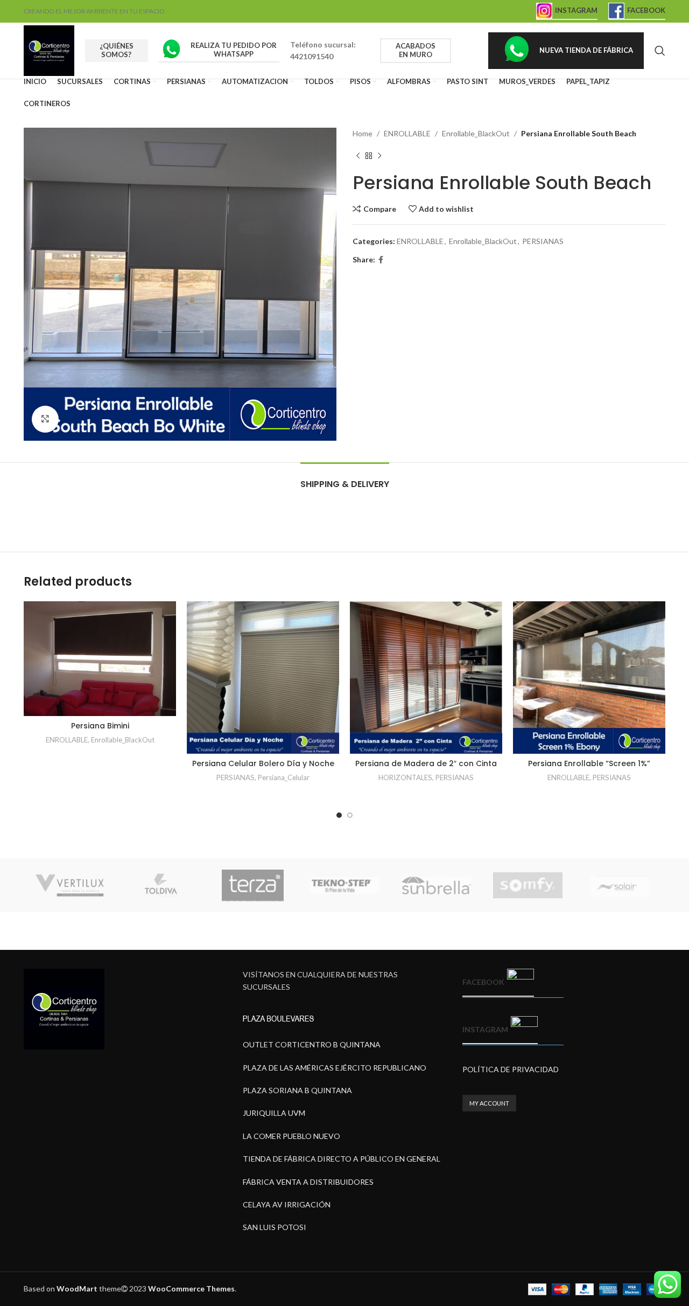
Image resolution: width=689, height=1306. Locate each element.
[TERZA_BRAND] (253, 885)
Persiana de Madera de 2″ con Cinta (426, 763)
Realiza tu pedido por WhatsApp (234, 49)
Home (362, 133)
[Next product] (379, 155)
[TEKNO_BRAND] (344, 885)
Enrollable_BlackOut (476, 133)
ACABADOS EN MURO (415, 50)
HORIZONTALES (405, 777)
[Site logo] (49, 49)
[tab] (344, 478)
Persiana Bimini (100, 725)
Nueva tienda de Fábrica (586, 50)
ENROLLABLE (407, 133)
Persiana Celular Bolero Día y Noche (263, 763)
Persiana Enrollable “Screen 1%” (589, 763)
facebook (483, 982)
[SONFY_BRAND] (527, 885)
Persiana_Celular (284, 777)
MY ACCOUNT (489, 1103)
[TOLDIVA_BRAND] (161, 885)
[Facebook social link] (380, 260)
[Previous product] (358, 155)
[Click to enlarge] (45, 419)
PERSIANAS (543, 241)
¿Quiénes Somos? (116, 50)
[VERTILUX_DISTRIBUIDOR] (69, 885)
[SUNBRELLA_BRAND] (436, 885)
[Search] (660, 50)
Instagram (576, 10)
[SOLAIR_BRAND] (619, 885)
